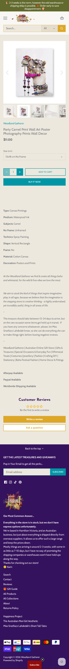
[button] (34, 665)
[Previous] (7, 72)
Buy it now (34, 182)
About (6, 603)
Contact (7, 579)
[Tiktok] (15, 482)
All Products (9, 593)
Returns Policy (11, 608)
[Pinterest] (20, 482)
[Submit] (61, 28)
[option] (34, 72)
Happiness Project (12, 616)
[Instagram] (10, 482)
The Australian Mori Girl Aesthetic (20, 621)
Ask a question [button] (34, 427)
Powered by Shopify (13, 660)
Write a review (34, 419)
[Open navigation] (5, 18)
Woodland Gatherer (13, 123)
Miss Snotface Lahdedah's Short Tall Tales (25, 625)
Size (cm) (7, 151)
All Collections (10, 598)
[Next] (61, 72)
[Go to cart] (62, 18)
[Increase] (20, 172)
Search (7, 574)
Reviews (7, 584)
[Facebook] (5, 482)
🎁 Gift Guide (10, 588)
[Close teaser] (42, 659)
